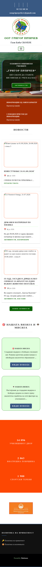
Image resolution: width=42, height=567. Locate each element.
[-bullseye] (21, 343)
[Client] (21, 508)
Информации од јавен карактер (22, 102)
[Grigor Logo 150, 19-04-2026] (21, 26)
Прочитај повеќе (13, 106)
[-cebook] (17, 5)
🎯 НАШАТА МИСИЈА (21, 348)
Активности (10, 240)
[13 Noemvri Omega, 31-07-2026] (21, 205)
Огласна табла (11, 183)
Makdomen (24, 558)
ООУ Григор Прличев (21, 38)
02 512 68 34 (22, 9)
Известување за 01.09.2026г (19, 171)
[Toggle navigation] (21, 49)
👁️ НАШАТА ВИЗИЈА (21, 387)
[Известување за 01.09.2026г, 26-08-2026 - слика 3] (21, 154)
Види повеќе (21, 365)
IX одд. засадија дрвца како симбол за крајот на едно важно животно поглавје (20, 281)
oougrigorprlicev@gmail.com (23, 13)
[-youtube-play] (21, 5)
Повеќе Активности (21, 308)
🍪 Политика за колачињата (13, 544)
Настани (21, 299)
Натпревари (23, 240)
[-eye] (21, 381)
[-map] (25, 5)
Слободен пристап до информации (17, 115)
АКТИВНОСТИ (21, 85)
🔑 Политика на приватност (13, 541)
